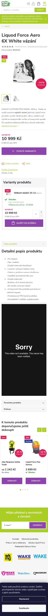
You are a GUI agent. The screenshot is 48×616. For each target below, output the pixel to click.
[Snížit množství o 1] (41, 216)
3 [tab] (25, 489)
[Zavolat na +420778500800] (28, 3)
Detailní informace (9, 126)
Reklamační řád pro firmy (25, 546)
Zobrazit (12, 481)
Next (44, 430)
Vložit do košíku (26, 223)
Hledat (40, 10)
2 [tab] (22, 489)
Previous (39, 430)
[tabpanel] (12, 460)
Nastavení (24, 599)
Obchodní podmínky (30, 539)
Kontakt (15, 539)
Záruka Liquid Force (36, 542)
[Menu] (44, 3)
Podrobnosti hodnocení (37, 46)
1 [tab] (20, 489)
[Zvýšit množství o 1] (41, 212)
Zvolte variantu (26, 151)
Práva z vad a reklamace (16, 542)
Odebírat (37, 525)
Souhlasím (24, 608)
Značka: (9, 170)
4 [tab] (27, 489)
